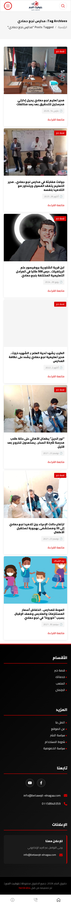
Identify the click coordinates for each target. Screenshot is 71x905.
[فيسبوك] (41, 783)
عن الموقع (58, 729)
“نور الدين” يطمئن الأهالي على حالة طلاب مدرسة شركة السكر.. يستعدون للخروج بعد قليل (35, 442)
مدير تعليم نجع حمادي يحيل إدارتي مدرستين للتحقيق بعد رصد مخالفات (40, 102)
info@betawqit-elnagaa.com (42, 795)
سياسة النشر (57, 735)
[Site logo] (35, 5)
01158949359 (51, 803)
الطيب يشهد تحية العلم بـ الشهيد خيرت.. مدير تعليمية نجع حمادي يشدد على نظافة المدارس (36, 357)
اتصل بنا (60, 722)
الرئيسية (62, 27)
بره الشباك (59, 560)
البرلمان (60, 690)
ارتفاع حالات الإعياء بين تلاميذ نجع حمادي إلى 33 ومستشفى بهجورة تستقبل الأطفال (36, 528)
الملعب (60, 683)
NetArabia (24, 887)
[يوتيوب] (30, 783)
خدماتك (60, 677)
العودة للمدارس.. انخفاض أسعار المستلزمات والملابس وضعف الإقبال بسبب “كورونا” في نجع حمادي (39, 613)
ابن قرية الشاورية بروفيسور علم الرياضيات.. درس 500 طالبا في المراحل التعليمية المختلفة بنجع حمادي (40, 271)
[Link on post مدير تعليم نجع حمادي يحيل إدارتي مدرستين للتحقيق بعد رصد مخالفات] (35, 70)
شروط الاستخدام (55, 742)
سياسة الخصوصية (54, 748)
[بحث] (63, 6)
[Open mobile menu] (8, 6)
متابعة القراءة (56, 119)
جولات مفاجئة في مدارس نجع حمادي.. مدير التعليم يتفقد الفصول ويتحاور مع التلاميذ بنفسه (36, 186)
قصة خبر (60, 51)
